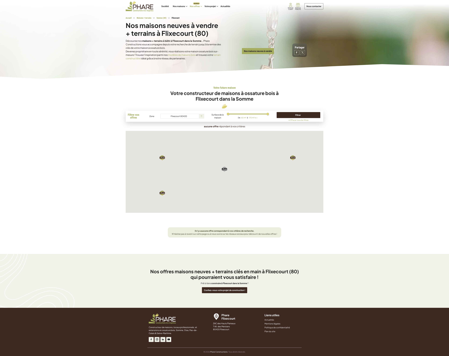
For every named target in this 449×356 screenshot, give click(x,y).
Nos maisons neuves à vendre (258, 51)
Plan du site (269, 331)
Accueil (129, 18)
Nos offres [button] (196, 5)
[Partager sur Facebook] (296, 52)
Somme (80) (162, 18)
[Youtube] (168, 339)
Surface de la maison (218, 116)
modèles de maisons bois (182, 54)
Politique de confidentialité (277, 327)
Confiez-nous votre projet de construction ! (224, 290)
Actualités (226, 5)
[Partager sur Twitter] (302, 52)
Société (165, 6)
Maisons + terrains (144, 18)
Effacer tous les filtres (298, 119)
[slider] (228, 114)
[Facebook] (151, 339)
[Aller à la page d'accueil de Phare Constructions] (139, 6)
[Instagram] (157, 339)
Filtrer (298, 115)
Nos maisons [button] (180, 5)
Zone (151, 116)
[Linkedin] (162, 339)
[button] (292, 157)
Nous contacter (313, 6)
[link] (290, 6)
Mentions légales (272, 323)
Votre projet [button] (210, 6)
